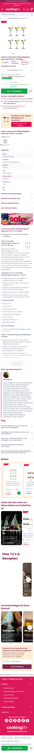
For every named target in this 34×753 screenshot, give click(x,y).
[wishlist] (24, 9)
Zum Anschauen (8, 543)
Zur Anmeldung (17, 667)
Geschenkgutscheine (11, 698)
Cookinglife (9, 738)
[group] (17, 36)
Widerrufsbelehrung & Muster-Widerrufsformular (16, 744)
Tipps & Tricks (8, 695)
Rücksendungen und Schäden (14, 691)
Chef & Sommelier (15, 62)
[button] (13, 53)
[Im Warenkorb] (19, 493)
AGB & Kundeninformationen (10, 741)
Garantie (5, 182)
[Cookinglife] (13, 9)
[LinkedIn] (19, 720)
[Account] (27, 9)
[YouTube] (10, 720)
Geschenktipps (9, 701)
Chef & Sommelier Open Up (25, 62)
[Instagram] (6, 720)
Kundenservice (9, 688)
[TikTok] (23, 720)
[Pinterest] (27, 720)
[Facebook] (15, 720)
